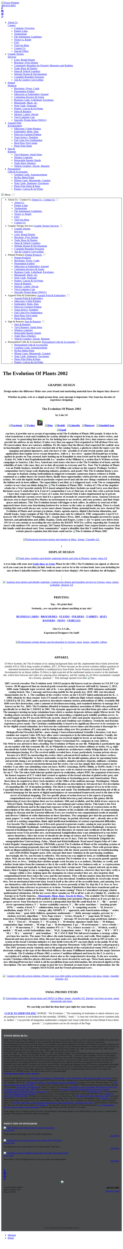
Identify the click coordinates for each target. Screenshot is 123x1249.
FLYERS (64, 616)
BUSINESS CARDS (27, 616)
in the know (104, 1098)
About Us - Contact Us (19, 199)
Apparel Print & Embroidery (15, 124)
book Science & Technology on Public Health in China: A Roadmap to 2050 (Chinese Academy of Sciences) (71, 1078)
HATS (103, 616)
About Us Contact (13, 24)
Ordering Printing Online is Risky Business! (22, 1074)
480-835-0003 (8, 5)
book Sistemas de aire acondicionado (22, 1094)
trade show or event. (44, 564)
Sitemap (12, 1235)
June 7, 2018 (8, 1155)
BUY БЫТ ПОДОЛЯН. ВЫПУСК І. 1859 (92, 1096)
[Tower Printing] (10, 2)
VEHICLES (74, 620)
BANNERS (49, 620)
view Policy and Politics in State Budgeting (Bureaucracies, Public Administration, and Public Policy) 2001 (52, 1103)
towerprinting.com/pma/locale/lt (28, 1087)
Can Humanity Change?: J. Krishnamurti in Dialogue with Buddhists (52, 1082)
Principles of (42, 1105)
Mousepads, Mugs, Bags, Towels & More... (61, 896)
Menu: (7, 194)
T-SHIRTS (92, 616)
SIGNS (61, 620)
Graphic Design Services (16, 55)
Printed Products (12, 84)
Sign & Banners (12, 150)
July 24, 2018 (9, 1130)
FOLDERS (78, 616)
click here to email (112, 1191)
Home (11, 1238)
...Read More (114, 1136)
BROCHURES (49, 616)
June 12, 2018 (9, 1143)
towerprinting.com (94, 1091)
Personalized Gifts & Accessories (18, 170)
